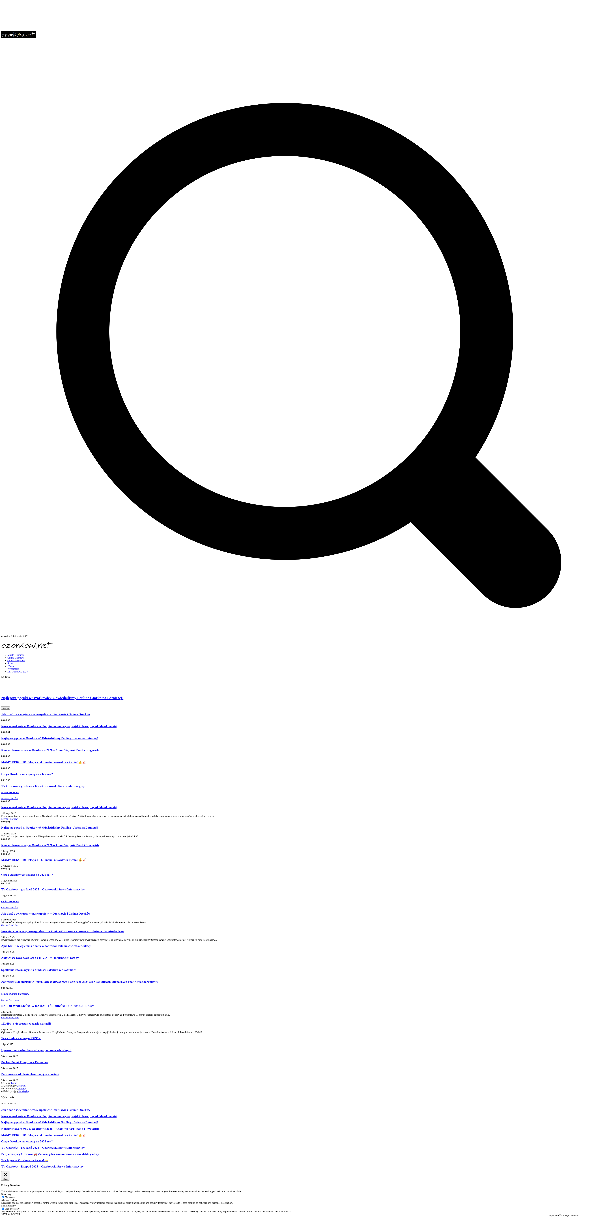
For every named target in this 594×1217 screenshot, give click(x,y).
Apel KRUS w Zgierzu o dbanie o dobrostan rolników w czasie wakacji (46, 946)
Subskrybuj (23, 1091)
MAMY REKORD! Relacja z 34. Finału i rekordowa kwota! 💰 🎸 (43, 762)
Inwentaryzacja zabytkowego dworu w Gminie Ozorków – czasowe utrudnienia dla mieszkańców (62, 931)
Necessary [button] (6, 1194)
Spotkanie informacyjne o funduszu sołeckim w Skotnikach (38, 969)
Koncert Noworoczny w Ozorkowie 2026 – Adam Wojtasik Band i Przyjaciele (50, 750)
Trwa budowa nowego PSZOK (21, 1038)
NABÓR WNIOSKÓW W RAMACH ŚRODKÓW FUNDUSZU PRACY (47, 1006)
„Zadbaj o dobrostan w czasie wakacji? (26, 1023)
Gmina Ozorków (10, 901)
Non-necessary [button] (8, 1205)
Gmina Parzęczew (10, 1000)
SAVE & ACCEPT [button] (10, 1214)
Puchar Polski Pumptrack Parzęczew (24, 1062)
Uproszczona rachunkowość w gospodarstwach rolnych (36, 1050)
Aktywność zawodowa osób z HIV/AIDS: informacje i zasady (40, 957)
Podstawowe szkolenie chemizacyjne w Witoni (30, 1074)
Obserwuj (21, 1085)
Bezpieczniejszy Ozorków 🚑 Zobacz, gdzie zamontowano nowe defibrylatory (50, 1154)
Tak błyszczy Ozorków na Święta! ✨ (24, 1160)
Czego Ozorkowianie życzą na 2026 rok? (27, 774)
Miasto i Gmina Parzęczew (15, 994)
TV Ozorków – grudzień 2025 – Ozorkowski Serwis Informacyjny (43, 786)
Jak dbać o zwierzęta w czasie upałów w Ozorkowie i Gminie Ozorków (57, 683)
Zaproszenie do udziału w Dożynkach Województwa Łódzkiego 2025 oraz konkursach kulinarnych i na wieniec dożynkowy (79, 981)
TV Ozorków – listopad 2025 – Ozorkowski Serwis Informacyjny (42, 1166)
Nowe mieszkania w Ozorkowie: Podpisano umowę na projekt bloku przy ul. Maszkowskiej (73, 691)
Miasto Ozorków (10, 792)
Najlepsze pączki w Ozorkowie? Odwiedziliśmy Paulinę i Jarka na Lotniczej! (62, 698)
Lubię (14, 1083)
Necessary (10, 1197)
